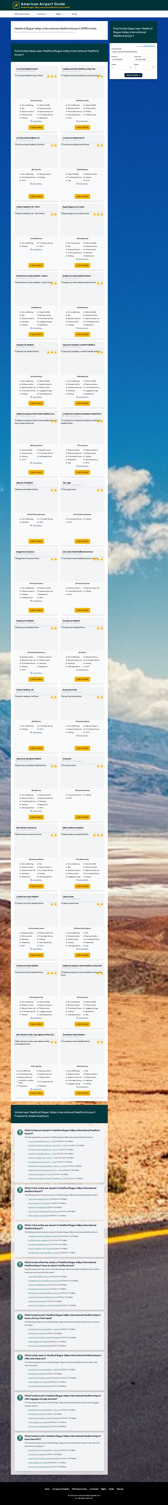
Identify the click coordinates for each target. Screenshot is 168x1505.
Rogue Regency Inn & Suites (39, 1203)
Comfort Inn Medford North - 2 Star (42, 1154)
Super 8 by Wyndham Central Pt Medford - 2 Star (47, 1178)
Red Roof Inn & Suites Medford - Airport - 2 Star (47, 1166)
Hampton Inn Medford (36, 1207)
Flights (58, 14)
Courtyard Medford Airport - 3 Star (42, 1141)
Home (47, 1489)
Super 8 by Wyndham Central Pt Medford (44, 1305)
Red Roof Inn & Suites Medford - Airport (43, 1253)
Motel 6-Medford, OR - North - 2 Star (43, 1158)
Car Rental (41, 14)
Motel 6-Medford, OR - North (39, 1248)
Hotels (74, 14)
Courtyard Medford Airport (39, 1199)
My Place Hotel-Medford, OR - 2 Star (42, 1149)
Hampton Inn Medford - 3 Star (40, 1174)
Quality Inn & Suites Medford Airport (42, 1297)
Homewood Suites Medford (39, 1346)
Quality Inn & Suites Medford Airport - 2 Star (45, 1170)
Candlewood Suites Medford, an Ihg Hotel (44, 1236)
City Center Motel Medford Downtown (43, 1211)
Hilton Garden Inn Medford (38, 1215)
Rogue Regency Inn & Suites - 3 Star (42, 1162)
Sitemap (120, 1489)
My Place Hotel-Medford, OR (39, 1240)
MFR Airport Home (22, 14)
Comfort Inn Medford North (39, 1244)
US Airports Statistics (60, 1489)
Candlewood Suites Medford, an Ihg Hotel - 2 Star (47, 1145)
